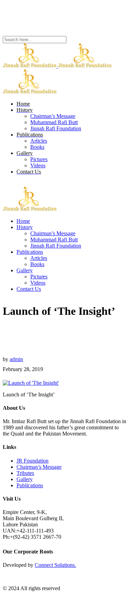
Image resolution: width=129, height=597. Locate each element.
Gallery (25, 479)
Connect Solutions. (55, 565)
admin (16, 359)
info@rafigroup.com (25, 20)
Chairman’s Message (39, 467)
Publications (30, 485)
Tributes (25, 473)
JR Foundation (33, 461)
